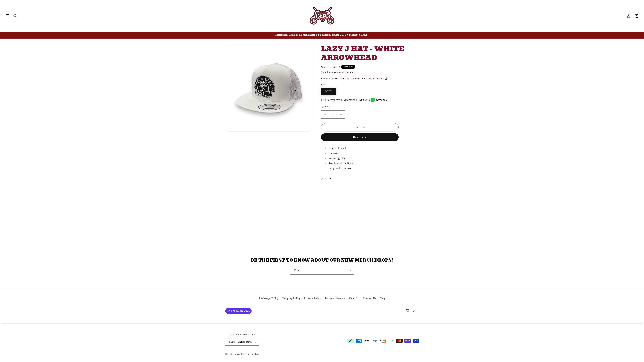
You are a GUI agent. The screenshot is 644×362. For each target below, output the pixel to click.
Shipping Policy (291, 298)
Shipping (326, 72)
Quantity (325, 106)
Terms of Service (335, 298)
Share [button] (328, 178)
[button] (7, 16)
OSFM (330, 92)
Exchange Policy (269, 298)
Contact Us (369, 298)
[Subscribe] (350, 270)
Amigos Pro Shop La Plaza (246, 354)
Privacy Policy (312, 298)
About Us (353, 298)
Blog (382, 298)
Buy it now (360, 137)
